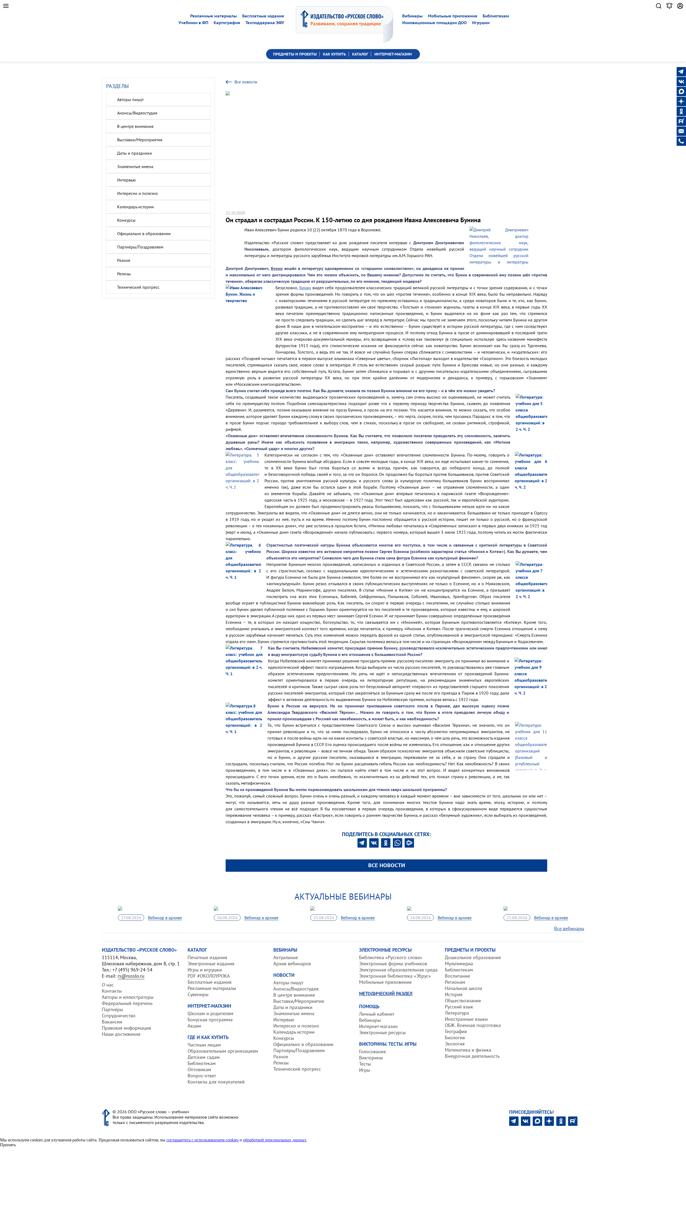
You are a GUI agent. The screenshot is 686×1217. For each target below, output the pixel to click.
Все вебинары (569, 928)
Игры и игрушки (205, 970)
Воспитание (457, 976)
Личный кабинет (376, 1014)
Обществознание (463, 1000)
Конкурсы (126, 220)
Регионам (455, 982)
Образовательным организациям (223, 1051)
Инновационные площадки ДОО (434, 22)
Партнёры (112, 1009)
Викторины (371, 1058)
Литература (457, 1013)
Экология (455, 1044)
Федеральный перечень (127, 1003)
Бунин (305, 287)
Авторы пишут (130, 99)
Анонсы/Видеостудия (137, 113)
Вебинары (412, 15)
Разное (123, 260)
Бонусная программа (210, 1019)
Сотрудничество (119, 1015)
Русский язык (459, 1007)
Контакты (112, 991)
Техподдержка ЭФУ (264, 22)
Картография (227, 22)
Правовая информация (126, 1028)
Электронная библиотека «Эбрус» (395, 976)
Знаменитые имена (135, 166)
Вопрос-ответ (202, 1076)
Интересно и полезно (137, 193)
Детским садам (204, 1057)
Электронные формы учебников (393, 963)
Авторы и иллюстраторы (128, 997)
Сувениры (198, 994)
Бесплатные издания (263, 15)
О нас (108, 985)
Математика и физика (468, 1050)
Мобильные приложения (452, 15)
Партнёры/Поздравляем (140, 247)
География (456, 1031)
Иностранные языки (466, 1019)
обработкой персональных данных (274, 1140)
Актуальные (285, 957)
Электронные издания (211, 963)
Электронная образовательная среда (398, 970)
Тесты (365, 1064)
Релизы (124, 273)
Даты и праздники (134, 153)
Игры (364, 1070)
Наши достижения (121, 1034)
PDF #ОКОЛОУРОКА (209, 976)
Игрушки (481, 22)
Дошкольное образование (473, 957)
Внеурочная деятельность (472, 1056)
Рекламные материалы (213, 15)
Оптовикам (199, 1069)
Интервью (126, 180)
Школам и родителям (210, 1013)
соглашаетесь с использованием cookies (202, 1140)
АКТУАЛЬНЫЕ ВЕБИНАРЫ (343, 896)
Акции (194, 1026)
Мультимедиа (459, 963)
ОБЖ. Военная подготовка (473, 1025)
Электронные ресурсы (382, 1032)
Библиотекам (496, 15)
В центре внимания (135, 126)
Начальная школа (463, 988)
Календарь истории (135, 206)
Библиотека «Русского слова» (390, 957)
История (454, 994)
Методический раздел (385, 993)
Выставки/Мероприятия (139, 139)
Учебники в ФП (193, 22)
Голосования (372, 1051)
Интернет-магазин (378, 1026)
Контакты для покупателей (216, 1082)
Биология (455, 1037)
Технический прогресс (138, 287)
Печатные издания (207, 957)
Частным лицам (204, 1045)
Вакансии (112, 1022)
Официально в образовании (144, 233)
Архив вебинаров (292, 963)
